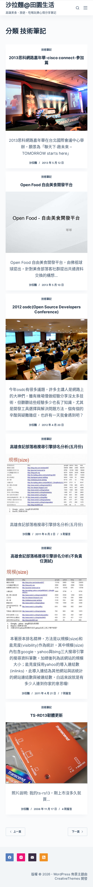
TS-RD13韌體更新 (46, 715)
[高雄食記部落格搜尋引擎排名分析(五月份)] (46, 484)
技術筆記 (46, 49)
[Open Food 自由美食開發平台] (46, 222)
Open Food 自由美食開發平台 (46, 185)
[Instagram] (21, 857)
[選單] (85, 8)
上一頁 (17, 831)
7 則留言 (66, 693)
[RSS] (44, 857)
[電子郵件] (32, 857)
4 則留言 (67, 809)
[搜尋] (77, 7)
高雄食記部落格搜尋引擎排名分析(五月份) (46, 446)
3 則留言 (65, 534)
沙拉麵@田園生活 (30, 5)
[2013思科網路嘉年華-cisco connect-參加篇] (46, 100)
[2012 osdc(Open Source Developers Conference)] (46, 349)
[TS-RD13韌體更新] (46, 752)
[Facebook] (10, 857)
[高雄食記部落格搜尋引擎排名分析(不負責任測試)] (46, 598)
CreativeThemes (67, 878)
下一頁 (76, 831)
